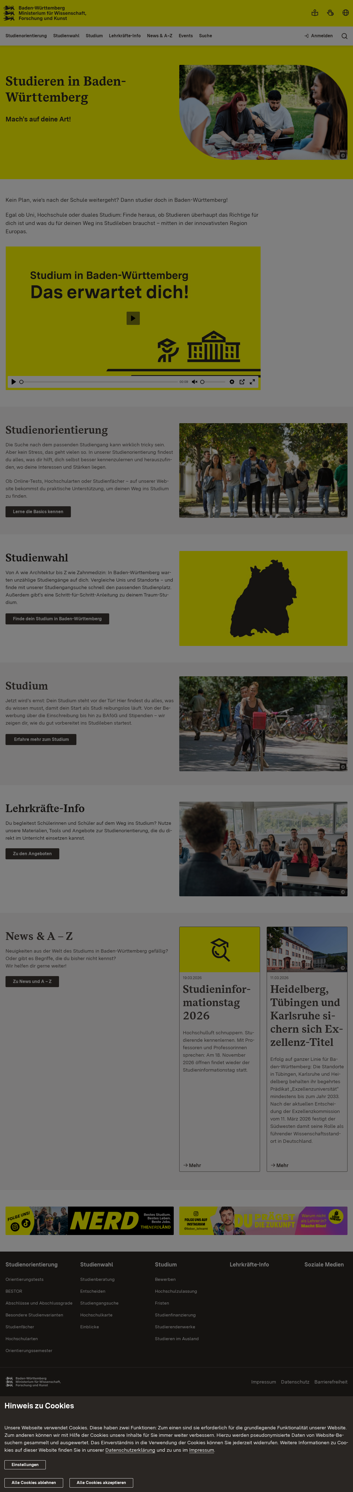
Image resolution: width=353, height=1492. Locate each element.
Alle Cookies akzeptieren (101, 1482)
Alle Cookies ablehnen (34, 1482)
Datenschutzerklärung (130, 1450)
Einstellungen (25, 1464)
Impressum (201, 1450)
